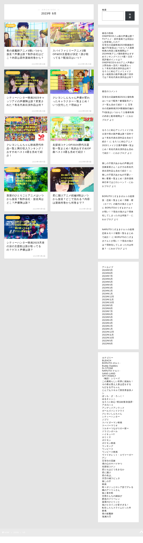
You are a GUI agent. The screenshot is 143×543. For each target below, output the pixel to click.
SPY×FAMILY (109, 376)
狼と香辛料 (107, 493)
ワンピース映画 (110, 452)
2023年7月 (107, 311)
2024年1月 (107, 293)
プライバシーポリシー (14, 539)
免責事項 (31, 539)
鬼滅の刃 (106, 516)
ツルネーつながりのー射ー (115, 428)
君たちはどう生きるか (113, 469)
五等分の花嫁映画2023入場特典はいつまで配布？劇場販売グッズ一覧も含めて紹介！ (118, 101)
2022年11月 (108, 335)
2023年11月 (108, 299)
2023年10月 (108, 302)
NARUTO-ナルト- (111, 371)
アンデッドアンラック (113, 408)
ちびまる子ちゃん (111, 387)
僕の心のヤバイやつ (112, 463)
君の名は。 (107, 475)
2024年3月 (107, 288)
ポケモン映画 (108, 443)
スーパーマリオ (110, 425)
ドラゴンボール (110, 431)
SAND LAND (108, 373)
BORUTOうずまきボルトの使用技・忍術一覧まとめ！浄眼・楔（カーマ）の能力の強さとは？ (118, 200)
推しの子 (106, 481)
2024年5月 (107, 282)
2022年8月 (107, 343)
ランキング (107, 446)
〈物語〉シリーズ (111, 378)
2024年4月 (107, 285)
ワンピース (107, 449)
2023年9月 (107, 305)
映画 (104, 484)
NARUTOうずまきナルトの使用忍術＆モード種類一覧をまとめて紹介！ (118, 233)
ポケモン (106, 440)
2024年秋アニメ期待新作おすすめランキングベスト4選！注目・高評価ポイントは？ (118, 56)
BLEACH (106, 360)
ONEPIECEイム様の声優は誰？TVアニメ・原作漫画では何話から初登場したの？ (118, 39)
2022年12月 (108, 332)
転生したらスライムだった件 (116, 507)
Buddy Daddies (110, 366)
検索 (104, 10)
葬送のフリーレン (111, 499)
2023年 (16, 532)
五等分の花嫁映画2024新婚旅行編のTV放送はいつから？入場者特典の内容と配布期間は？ (118, 48)
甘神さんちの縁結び (112, 496)
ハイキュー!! (108, 434)
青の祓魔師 (107, 513)
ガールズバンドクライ (113, 411)
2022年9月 (107, 340)
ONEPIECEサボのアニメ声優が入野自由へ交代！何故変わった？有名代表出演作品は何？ (118, 65)
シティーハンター (111, 416)
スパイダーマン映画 (112, 422)
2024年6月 (107, 279)
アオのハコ (107, 405)
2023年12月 (108, 296)
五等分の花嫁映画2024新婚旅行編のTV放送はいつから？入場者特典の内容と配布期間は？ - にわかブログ (118, 112)
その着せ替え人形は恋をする (116, 384)
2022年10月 (108, 337)
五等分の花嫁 (108, 460)
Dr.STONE (107, 368)
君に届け (106, 472)
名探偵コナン (108, 466)
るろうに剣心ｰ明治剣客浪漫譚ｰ (118, 402)
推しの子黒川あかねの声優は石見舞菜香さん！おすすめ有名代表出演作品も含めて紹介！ (117, 167)
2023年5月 (107, 317)
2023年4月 (107, 320)
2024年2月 (107, 290)
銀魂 (104, 510)
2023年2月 (107, 326)
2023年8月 (107, 308)
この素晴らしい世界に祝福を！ (117, 381)
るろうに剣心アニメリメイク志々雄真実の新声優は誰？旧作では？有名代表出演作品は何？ (117, 74)
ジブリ (105, 419)
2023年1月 (107, 329)
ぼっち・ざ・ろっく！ (113, 396)
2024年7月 (107, 276)
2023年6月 (107, 314)
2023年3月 (107, 323)
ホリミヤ (106, 437)
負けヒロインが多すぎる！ (115, 505)
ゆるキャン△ (108, 399)
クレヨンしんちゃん (112, 413)
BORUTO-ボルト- (111, 363)
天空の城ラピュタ (111, 478)
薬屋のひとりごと (111, 502)
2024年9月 (107, 270)
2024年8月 (107, 273)
